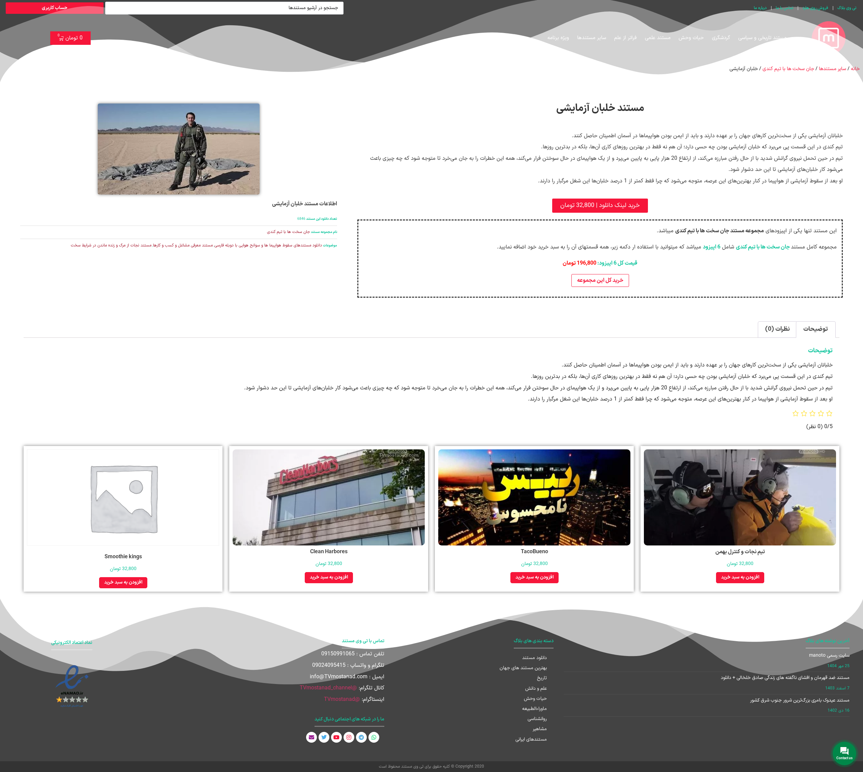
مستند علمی (658, 38)
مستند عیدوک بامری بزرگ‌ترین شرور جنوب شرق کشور (800, 700)
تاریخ (542, 678)
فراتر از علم (625, 38)
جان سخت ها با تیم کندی (788, 68)
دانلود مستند (534, 657)
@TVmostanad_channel (328, 688)
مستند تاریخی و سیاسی (762, 38)
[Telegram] (361, 737)
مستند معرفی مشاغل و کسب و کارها (183, 245)
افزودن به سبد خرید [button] (740, 577)
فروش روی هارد (815, 8)
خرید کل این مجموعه (600, 280)
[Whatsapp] (373, 737)
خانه (855, 68)
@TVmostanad (342, 699)
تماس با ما (784, 8)
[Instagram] (349, 737)
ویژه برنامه (558, 38)
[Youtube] (336, 737)
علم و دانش (536, 688)
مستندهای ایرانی (531, 739)
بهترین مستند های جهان (523, 668)
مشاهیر (540, 729)
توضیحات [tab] (815, 329)
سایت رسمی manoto (829, 655)
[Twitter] (324, 737)
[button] (600, 206)
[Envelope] (311, 737)
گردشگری (721, 38)
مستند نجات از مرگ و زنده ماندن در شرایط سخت (111, 245)
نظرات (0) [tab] (777, 329)
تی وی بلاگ (846, 8)
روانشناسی (537, 718)
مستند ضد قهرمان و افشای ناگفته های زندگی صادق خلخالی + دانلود (785, 677)
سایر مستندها (591, 38)
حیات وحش (691, 38)
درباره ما (760, 8)
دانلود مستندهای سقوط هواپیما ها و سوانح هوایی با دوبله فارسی (268, 245)
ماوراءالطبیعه (534, 708)
